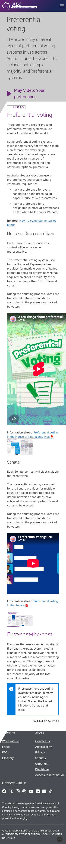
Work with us (10, 741)
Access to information (50, 775)
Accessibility (43, 746)
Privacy (40, 752)
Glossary (8, 758)
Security (40, 758)
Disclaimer (42, 769)
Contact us (42, 741)
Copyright (42, 763)
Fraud (6, 746)
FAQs (5, 752)
